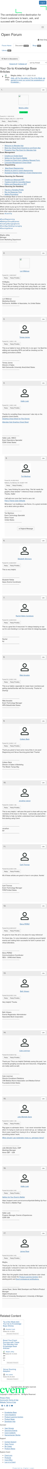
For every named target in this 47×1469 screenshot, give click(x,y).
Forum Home (6, 45)
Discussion (21, 45)
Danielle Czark (10, 1329)
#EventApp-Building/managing (11, 226)
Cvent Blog (8, 1460)
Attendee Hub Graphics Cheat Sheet (15, 422)
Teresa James (25, 337)
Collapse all (22, 64)
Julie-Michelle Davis (25, 1117)
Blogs (36, 45)
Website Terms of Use (8, 1402)
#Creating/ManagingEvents (10, 224)
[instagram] (10, 1405)
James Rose (24, 1251)
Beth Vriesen (24, 991)
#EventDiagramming (7, 219)
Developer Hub (10, 1421)
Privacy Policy (5, 1398)
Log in (42, 2)
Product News (10, 1419)
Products (8, 1457)
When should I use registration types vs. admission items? (23, 1138)
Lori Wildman (24, 271)
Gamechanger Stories (12, 1435)
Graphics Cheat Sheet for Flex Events (16, 418)
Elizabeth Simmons (25, 559)
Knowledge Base (11, 1412)
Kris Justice (9, 1374)
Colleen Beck (24, 739)
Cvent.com (8, 1455)
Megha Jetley (23, 108)
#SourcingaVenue (6, 228)
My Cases (8, 1446)
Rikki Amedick (25, 675)
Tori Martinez (26, 476)
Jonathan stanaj (24, 801)
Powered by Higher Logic (23, 1468)
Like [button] (43, 90)
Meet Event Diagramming (14, 168)
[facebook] (2, 1405)
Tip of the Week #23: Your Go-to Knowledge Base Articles (12, 1324)
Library (6, 50)
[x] (5, 1405)
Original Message (26, 528)
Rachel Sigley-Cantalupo (25, 616)
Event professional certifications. (27, 1279)
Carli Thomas (25, 864)
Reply (3, 121)
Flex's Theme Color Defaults (15, 500)
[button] (3, 76)
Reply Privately (12, 121)
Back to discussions (10, 59)
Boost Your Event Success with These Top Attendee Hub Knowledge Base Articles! (11, 1344)
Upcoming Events (11, 1430)
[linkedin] (7, 1405)
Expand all (13, 64)
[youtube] (12, 1405)
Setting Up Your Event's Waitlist (13, 1197)
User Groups (9, 1428)
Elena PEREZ (25, 924)
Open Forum (9, 1444)
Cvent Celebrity (10, 1433)
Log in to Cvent (10, 1462)
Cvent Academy (10, 1414)
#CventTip (8, 213)
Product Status (10, 1448)
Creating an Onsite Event (14, 156)
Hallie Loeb (25, 401)
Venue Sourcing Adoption (9, 1370)
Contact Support (10, 1442)
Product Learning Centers (28, 1277)
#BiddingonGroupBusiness (9, 221)
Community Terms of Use (9, 1400)
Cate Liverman (24, 1050)
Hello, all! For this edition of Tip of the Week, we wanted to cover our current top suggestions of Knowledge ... (28, 80)
